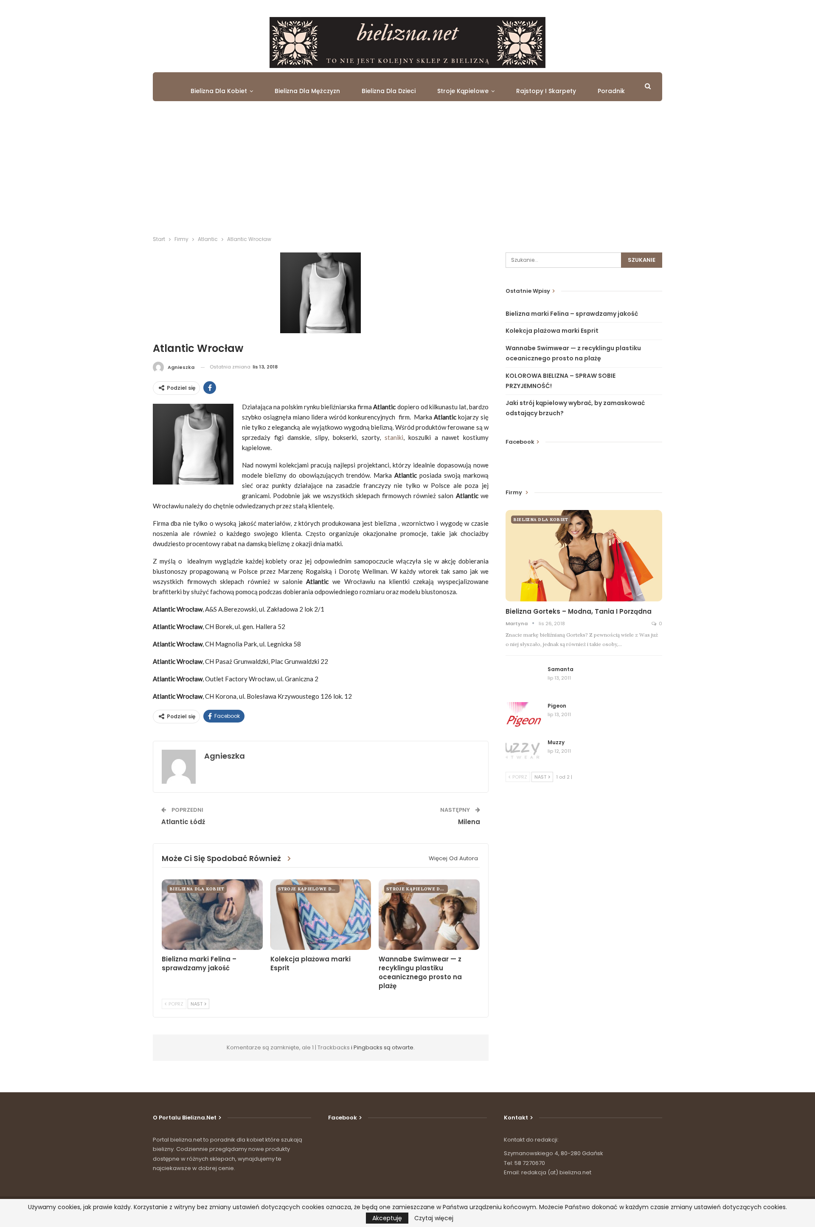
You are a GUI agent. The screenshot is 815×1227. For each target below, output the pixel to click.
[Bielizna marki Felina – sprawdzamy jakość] (212, 914)
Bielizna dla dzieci (389, 91)
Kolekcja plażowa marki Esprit (552, 330)
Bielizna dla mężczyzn (307, 91)
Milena (469, 821)
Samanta (560, 669)
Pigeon (557, 705)
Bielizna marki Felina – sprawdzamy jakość (572, 313)
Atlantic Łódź (183, 821)
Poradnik (611, 91)
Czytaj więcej (433, 1218)
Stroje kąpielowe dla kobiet (309, 889)
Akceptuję (387, 1218)
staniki (394, 437)
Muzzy (556, 742)
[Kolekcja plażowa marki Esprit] (320, 914)
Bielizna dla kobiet (219, 91)
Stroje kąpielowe (463, 91)
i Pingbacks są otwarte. (383, 1047)
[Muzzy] (524, 752)
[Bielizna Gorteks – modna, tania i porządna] (584, 555)
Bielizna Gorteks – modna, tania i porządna (579, 611)
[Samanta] (524, 679)
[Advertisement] (407, 170)
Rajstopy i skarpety (546, 91)
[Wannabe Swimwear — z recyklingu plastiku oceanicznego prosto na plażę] (429, 914)
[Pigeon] (524, 715)
